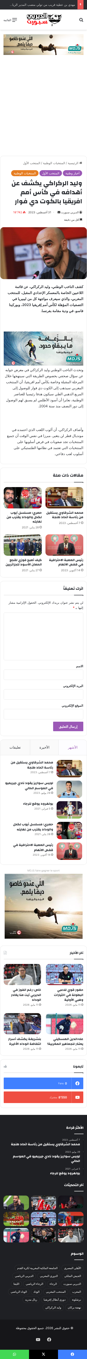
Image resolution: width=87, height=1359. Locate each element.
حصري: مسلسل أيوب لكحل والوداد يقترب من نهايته (24, 517)
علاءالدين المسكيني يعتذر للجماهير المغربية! (65, 1041)
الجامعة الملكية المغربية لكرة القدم (37, 1268)
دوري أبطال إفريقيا (54, 1299)
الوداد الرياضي (19, 1291)
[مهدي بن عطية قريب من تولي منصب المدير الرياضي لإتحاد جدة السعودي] (16, 1203)
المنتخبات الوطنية (54, 163)
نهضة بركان (74, 1307)
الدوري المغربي (49, 1276)
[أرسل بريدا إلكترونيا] (59, 212)
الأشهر (72, 747)
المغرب (76, 1291)
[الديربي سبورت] (43, 19)
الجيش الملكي (72, 1276)
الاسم (79, 666)
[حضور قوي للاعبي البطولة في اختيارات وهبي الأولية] (64, 974)
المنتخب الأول (31, 163)
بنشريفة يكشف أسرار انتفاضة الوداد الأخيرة (24, 1041)
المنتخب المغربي (56, 1291)
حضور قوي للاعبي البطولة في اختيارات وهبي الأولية (68, 995)
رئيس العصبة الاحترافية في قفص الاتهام (66, 562)
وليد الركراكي (53, 1307)
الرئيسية (73, 163)
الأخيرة (44, 747)
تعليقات (15, 747)
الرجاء (53, 1284)
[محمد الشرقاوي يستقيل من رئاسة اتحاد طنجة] (64, 497)
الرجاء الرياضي (34, 1284)
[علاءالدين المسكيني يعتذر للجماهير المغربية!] (64, 1023)
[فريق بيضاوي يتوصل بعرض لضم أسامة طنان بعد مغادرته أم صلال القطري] (71, 1219)
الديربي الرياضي (24, 1276)
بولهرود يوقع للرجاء (38, 804)
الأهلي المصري (72, 1268)
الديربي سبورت (70, 212)
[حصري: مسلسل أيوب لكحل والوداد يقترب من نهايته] (23, 497)
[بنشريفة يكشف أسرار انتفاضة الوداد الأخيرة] (22, 1023)
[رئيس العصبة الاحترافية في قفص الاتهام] (64, 545)
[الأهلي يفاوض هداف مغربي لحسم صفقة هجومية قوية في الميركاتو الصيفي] (16, 1219)
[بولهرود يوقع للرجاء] (69, 810)
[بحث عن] (81, 21)
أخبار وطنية (72, 173)
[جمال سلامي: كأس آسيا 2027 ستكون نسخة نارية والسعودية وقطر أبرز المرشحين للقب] (43, 1235)
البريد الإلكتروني (73, 686)
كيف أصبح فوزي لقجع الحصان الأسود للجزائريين (24, 562)
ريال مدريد (31, 1299)
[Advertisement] (43, 110)
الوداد (36, 1291)
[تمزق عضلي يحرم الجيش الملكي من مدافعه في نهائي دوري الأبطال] (71, 1202)
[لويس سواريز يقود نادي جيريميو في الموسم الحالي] (69, 789)
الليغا (16, 1284)
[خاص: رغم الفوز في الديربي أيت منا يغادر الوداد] (22, 974)
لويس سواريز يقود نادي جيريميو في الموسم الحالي (29, 785)
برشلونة (76, 1299)
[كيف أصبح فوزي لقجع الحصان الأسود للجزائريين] (23, 545)
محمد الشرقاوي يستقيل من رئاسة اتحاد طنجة (64, 515)
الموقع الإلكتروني (72, 705)
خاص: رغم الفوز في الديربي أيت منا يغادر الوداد (26, 995)
